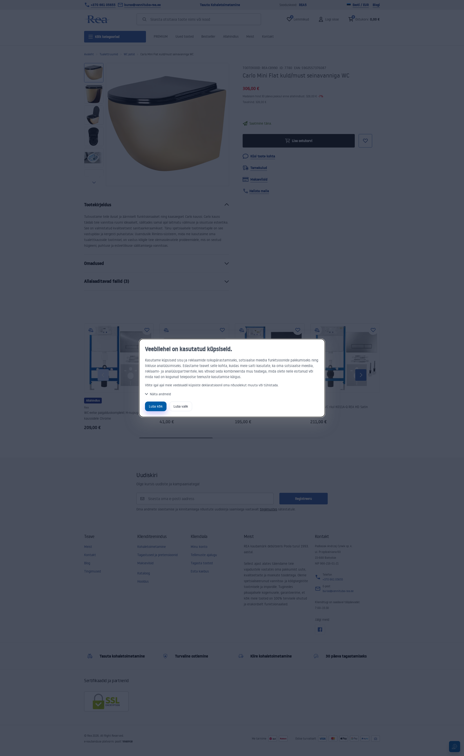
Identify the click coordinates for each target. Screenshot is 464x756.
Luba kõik (156, 406)
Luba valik (181, 406)
